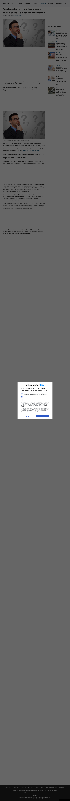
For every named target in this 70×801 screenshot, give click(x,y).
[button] (35, 400)
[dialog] (35, 400)
